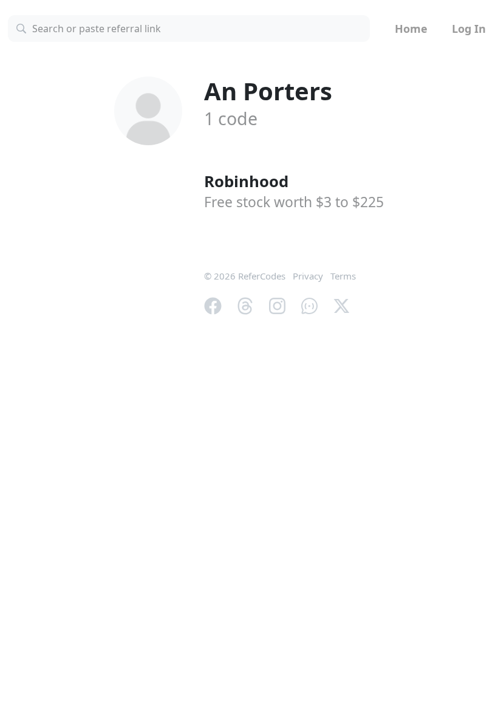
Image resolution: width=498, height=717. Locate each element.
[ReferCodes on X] (341, 305)
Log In (469, 28)
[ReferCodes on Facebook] (213, 305)
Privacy (308, 276)
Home (411, 28)
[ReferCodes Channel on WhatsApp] (309, 305)
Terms (343, 276)
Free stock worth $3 (294, 202)
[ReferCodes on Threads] (245, 305)
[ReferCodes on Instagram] (277, 305)
